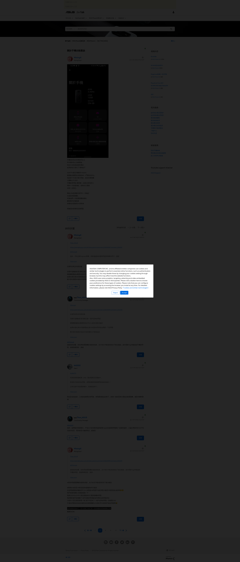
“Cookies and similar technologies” (135, 288)
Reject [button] (115, 293)
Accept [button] (124, 293)
